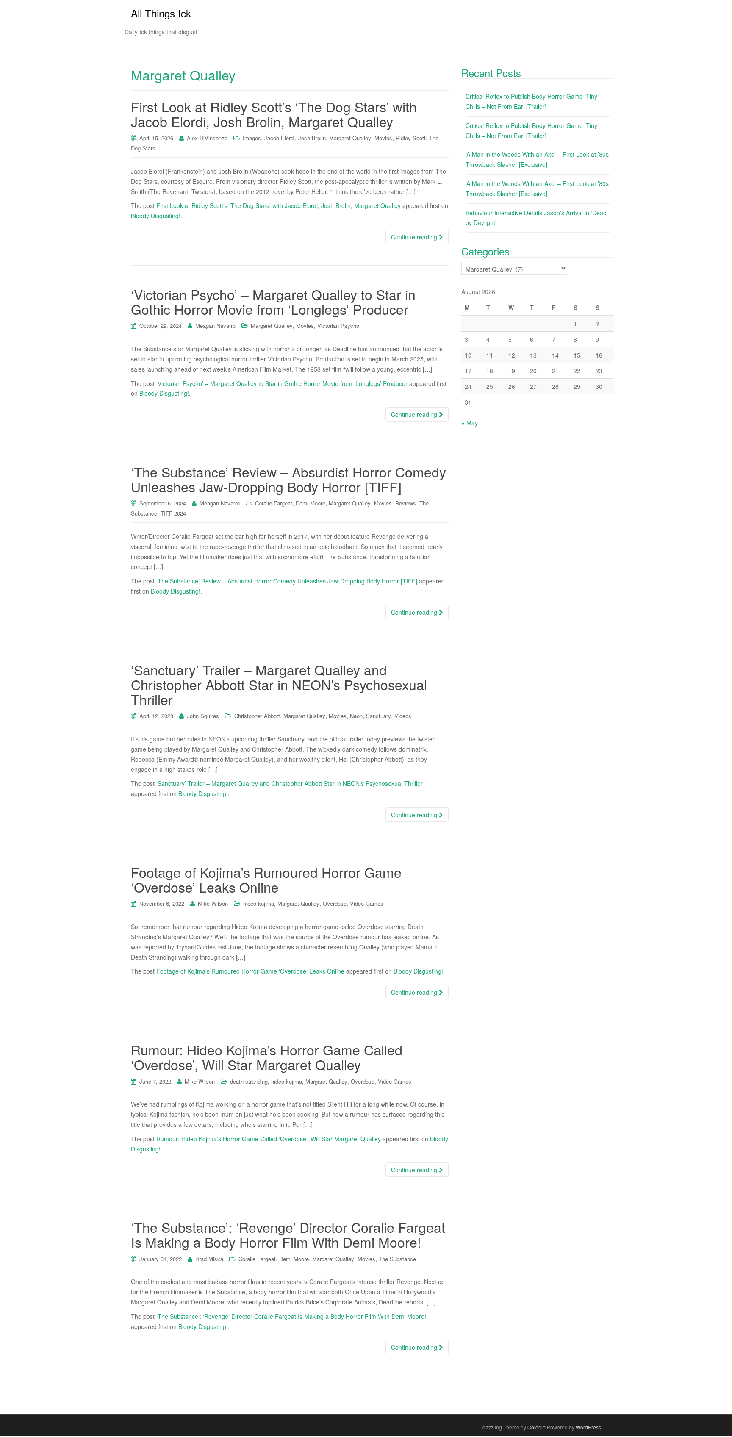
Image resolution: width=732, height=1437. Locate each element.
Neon (356, 716)
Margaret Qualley (350, 138)
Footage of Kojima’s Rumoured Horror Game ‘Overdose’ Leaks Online (266, 879)
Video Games (366, 903)
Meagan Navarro (215, 326)
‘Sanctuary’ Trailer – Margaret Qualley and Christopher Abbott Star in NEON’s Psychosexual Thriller (279, 684)
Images (252, 138)
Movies (383, 138)
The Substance (397, 1259)
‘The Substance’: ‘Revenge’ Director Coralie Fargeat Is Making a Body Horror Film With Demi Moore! (288, 1234)
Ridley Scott (411, 138)
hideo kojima (258, 903)
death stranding (249, 1081)
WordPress (588, 1427)
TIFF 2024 (173, 513)
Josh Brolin (312, 138)
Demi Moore (310, 503)
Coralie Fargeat (273, 503)
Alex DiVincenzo (207, 138)
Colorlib (536, 1427)
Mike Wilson (213, 903)
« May (469, 423)
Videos (402, 716)
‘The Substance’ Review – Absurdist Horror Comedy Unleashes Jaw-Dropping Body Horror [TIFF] (288, 479)
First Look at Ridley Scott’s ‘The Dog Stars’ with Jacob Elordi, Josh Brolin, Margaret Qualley (274, 114)
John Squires (203, 716)
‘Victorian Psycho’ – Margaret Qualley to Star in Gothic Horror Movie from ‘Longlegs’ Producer (273, 301)
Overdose (335, 903)
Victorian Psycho (338, 326)
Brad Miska (209, 1259)
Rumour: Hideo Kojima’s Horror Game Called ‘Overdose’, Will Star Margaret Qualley (266, 1057)
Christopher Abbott (257, 716)
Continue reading (415, 237)
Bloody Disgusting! (155, 215)
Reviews (405, 503)
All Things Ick (161, 13)
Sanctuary (378, 716)
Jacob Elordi (279, 138)
